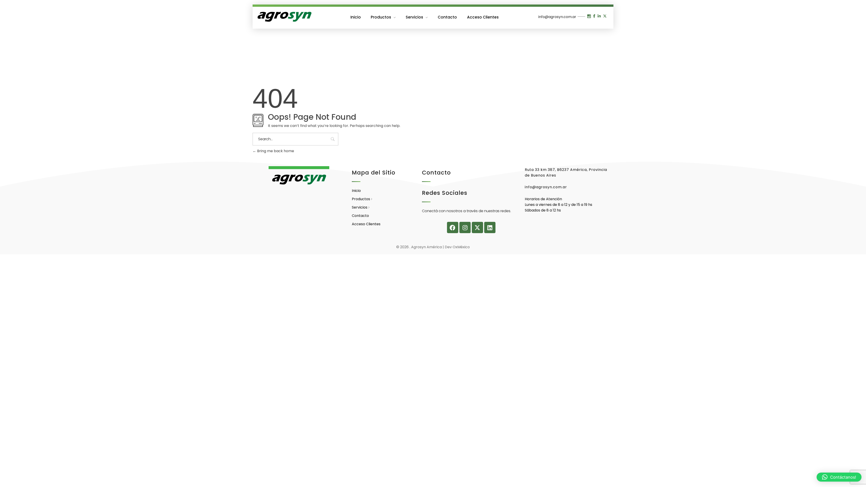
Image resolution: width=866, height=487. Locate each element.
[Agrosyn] (284, 17)
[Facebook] (452, 227)
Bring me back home (275, 151)
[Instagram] (465, 227)
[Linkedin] (489, 227)
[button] (839, 477)
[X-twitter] (477, 227)
